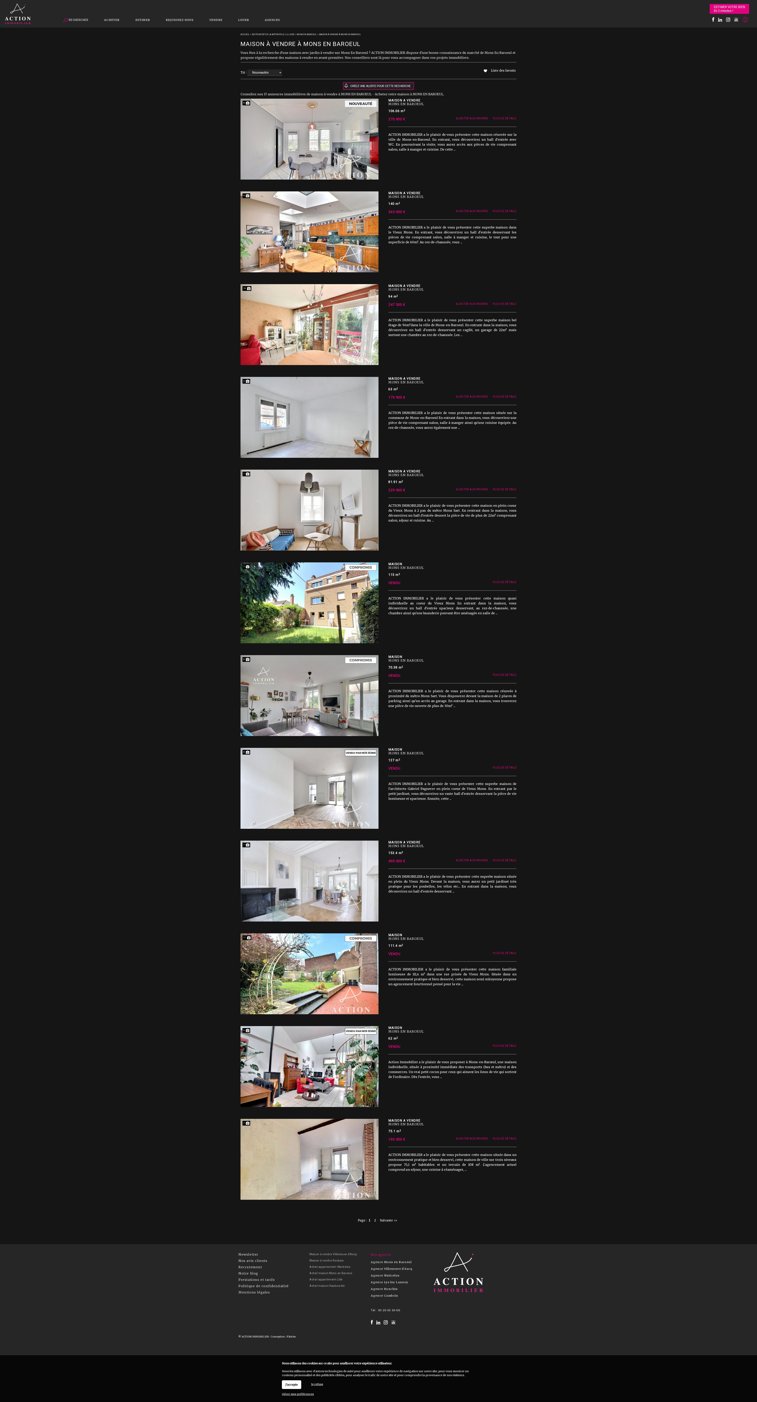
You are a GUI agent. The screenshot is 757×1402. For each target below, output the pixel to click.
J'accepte (291, 1384)
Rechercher (78, 20)
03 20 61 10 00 (389, 1310)
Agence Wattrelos (385, 1275)
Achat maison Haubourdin (327, 1285)
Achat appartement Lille (326, 1279)
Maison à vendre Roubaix (327, 1260)
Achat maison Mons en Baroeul (331, 1273)
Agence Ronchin (384, 1289)
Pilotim (291, 1336)
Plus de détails (504, 118)
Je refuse (317, 1384)
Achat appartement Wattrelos (330, 1266)
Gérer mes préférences (298, 1394)
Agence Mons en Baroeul (391, 1262)
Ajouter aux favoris (472, 118)
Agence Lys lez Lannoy (389, 1282)
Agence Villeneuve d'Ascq (391, 1269)
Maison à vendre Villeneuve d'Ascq (333, 1254)
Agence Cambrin (384, 1295)
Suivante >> (388, 1220)
